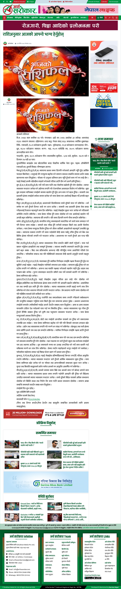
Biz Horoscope (113, 1)
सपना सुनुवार (49, 574)
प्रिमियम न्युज (88, 565)
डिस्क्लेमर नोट (109, 568)
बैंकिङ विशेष (26, 17)
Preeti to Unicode (19, 1)
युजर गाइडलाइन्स (110, 565)
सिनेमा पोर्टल (88, 550)
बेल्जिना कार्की (66, 545)
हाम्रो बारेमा (108, 563)
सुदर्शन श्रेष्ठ (48, 552)
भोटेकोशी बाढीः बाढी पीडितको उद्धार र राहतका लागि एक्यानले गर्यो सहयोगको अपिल (32, 454)
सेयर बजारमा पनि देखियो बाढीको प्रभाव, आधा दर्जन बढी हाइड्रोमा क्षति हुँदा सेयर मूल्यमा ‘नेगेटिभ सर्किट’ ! (74, 465)
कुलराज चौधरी (66, 561)
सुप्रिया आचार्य (49, 558)
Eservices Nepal (113, 587)
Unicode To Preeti (93, 1)
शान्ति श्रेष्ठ (48, 568)
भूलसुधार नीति (109, 553)
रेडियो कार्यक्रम (69, 1)
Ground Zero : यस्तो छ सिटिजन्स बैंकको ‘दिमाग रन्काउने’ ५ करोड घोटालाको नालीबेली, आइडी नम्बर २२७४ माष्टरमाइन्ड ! (31, 506)
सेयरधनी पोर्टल (89, 544)
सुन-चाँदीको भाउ (75, 17)
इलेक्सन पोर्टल (89, 547)
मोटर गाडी (65, 17)
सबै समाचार (10, 17)
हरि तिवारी (65, 558)
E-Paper (31, 1)
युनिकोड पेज (88, 553)
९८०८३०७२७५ (34, 399)
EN (92, 17)
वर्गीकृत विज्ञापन (89, 571)
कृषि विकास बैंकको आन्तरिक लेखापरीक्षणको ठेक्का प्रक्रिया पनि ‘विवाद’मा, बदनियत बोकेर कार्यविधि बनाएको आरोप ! (74, 506)
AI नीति (107, 559)
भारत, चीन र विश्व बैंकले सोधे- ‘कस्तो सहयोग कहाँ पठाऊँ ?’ (32, 444)
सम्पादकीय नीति (109, 544)
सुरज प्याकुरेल (49, 545)
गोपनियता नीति (109, 547)
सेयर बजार (50, 17)
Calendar (104, 1)
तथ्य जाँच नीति (109, 550)
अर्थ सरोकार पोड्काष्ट (56, 1)
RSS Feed (108, 571)
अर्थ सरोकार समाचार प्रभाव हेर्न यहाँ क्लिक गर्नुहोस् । (96, 528)
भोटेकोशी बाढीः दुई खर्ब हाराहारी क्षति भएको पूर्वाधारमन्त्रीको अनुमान (74, 444)
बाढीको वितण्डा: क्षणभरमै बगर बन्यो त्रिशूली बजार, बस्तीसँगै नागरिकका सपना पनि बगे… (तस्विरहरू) (74, 454)
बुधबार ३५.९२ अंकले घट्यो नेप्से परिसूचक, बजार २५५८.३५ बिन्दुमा (31, 464)
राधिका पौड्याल (66, 574)
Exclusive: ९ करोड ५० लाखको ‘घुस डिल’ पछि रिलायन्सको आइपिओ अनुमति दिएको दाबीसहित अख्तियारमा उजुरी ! (32, 517)
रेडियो (101, 17)
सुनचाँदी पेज (88, 559)
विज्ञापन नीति (108, 556)
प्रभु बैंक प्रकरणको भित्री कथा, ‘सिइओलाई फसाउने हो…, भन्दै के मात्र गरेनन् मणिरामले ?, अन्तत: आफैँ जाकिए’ (74, 517)
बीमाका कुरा (42, 17)
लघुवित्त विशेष (34, 17)
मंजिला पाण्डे (49, 561)
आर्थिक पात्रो (88, 568)
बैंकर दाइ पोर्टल (89, 556)
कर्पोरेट (58, 17)
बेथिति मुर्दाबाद (18, 17)
